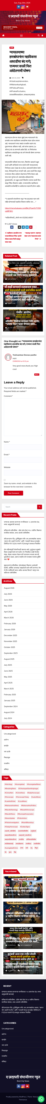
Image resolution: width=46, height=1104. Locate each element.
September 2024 (11, 706)
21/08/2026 (12, 945)
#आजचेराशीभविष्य (23, 831)
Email (7, 455)
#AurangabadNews (34, 784)
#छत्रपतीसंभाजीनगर (10, 839)
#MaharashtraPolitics (28, 805)
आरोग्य (6, 740)
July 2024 (8, 718)
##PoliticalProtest (16, 88)
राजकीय (11, 47)
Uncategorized (10, 734)
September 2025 (11, 653)
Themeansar (23, 1100)
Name (7, 442)
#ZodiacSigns (25, 827)
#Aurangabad (19, 784)
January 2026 (9, 629)
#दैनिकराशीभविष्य (31, 839)
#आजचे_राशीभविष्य (10, 831)
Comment (8, 396)
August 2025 (9, 659)
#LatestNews (36, 797)
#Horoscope (9, 797)
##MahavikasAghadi (17, 85)
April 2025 (8, 683)
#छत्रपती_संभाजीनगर (25, 835)
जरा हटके (7, 752)
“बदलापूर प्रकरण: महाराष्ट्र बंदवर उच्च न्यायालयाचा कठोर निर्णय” (32, 236)
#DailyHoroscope (33, 793)
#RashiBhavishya (27, 822)
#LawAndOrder (10, 801)
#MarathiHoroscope (27, 810)
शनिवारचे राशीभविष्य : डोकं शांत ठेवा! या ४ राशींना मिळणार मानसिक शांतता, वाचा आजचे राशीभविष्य (23, 916)
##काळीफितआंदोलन (16, 95)
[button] (39, 35)
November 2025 (10, 641)
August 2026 (9, 588)
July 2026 (8, 594)
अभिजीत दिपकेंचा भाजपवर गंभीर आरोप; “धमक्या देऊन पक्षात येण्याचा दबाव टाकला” (22, 324)
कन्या (21, 848)
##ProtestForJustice (17, 91)
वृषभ (10, 852)
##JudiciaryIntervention (18, 81)
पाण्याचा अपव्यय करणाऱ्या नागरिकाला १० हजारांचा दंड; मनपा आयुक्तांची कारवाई (21, 890)
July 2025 (8, 665)
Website (7, 467)
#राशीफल (28, 844)
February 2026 (10, 624)
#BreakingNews (10, 788)
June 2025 (8, 671)
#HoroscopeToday (22, 797)
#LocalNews (22, 801)
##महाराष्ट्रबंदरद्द (29, 95)
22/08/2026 (12, 894)
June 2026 (8, 600)
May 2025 (8, 677)
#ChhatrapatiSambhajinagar (28, 788)
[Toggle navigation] (21, 35)
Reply (37, 374)
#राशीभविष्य (37, 844)
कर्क (27, 848)
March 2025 (9, 689)
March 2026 (9, 618)
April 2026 (8, 612)
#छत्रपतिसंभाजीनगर (10, 835)
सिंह (15, 852)
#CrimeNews (20, 793)
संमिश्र (6, 769)
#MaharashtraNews (12, 805)
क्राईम (6, 746)
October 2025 (9, 647)
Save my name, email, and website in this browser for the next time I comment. (20, 485)
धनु (31, 848)
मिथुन (36, 848)
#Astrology (8, 784)
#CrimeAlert (9, 793)
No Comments (26, 894)
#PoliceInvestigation (12, 822)
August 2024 (9, 712)
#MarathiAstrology (11, 810)
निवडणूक (7, 757)
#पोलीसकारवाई (9, 844)
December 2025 (10, 635)
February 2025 (10, 695)
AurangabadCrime (11, 848)
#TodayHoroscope (11, 827)
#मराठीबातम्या (19, 844)
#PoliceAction (22, 818)
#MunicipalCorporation (25, 814)
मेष (5, 852)
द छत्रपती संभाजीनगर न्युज (23, 16)
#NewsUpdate (10, 818)
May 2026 (8, 606)
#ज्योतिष (21, 839)
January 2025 (9, 700)
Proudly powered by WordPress (16, 1097)
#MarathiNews (10, 814)
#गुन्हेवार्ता (33, 831)
